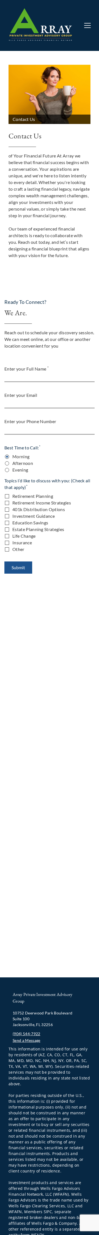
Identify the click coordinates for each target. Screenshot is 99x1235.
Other (18, 549)
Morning (20, 456)
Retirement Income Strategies (41, 502)
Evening (20, 469)
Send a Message (26, 1040)
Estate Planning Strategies (38, 529)
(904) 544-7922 (26, 1033)
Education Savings (30, 522)
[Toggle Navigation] (87, 25)
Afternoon (22, 463)
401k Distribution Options (38, 509)
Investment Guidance (33, 516)
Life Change (24, 535)
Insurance (22, 542)
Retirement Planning (32, 496)
